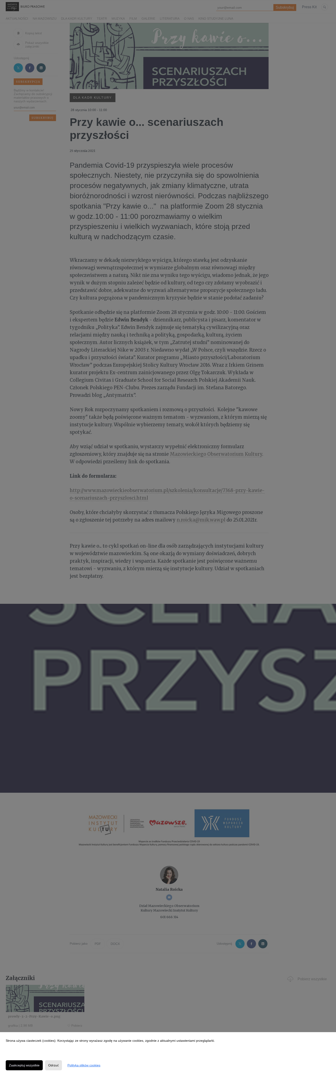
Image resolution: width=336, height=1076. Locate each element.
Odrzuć (53, 1065)
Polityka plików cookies (83, 1065)
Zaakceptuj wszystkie (24, 1065)
